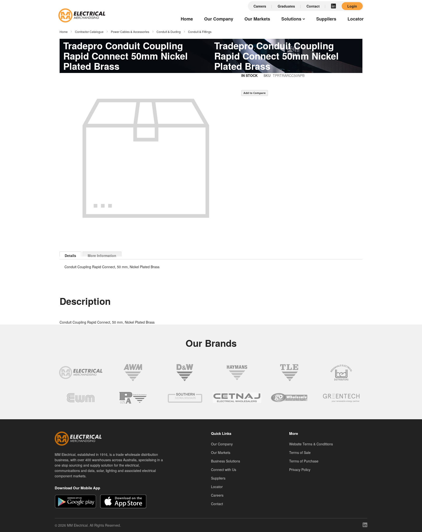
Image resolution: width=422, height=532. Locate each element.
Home (64, 32)
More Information (102, 254)
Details (70, 254)
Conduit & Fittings (199, 32)
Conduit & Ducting (169, 32)
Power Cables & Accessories (130, 32)
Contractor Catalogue (89, 32)
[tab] (70, 254)
